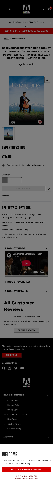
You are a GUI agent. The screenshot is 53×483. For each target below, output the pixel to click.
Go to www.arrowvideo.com (26, 469)
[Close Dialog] (49, 447)
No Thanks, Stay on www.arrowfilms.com (26, 477)
